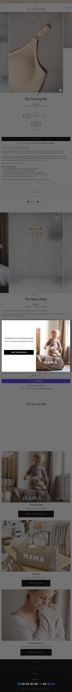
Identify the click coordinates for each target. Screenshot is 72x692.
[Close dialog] (68, 322)
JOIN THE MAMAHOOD (19, 352)
